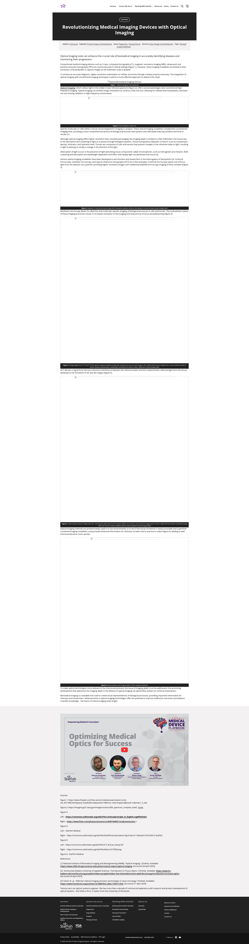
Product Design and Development (99, 44)
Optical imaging (67, 88)
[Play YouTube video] (124, 749)
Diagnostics (123, 44)
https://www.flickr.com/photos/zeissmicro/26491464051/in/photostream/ (101, 821)
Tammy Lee (74, 44)
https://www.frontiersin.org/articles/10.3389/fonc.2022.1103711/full (91, 883)
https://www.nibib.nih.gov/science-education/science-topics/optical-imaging (96, 866)
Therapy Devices (134, 44)
